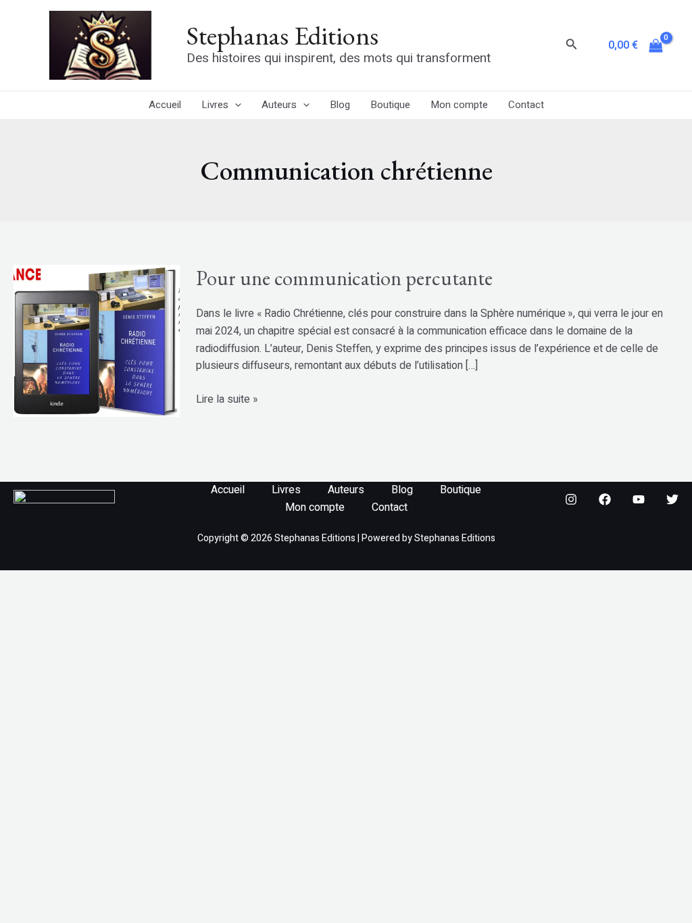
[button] (572, 45)
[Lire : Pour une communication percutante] (97, 340)
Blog (340, 104)
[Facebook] (605, 499)
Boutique (390, 104)
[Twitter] (672, 499)
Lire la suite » (227, 399)
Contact (526, 104)
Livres (214, 104)
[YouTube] (639, 499)
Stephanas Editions (282, 35)
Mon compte (459, 104)
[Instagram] (571, 499)
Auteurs (279, 104)
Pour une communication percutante (344, 278)
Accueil (165, 104)
